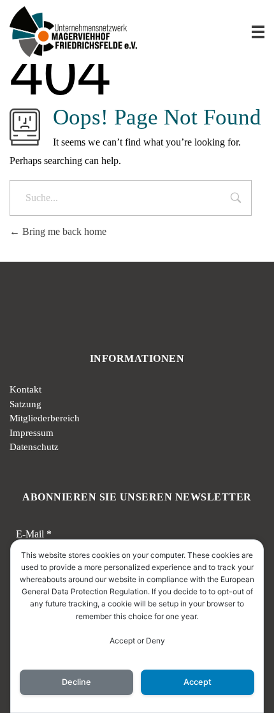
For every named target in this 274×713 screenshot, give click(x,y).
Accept (198, 682)
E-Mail (34, 534)
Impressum (32, 433)
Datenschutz (34, 447)
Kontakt (25, 389)
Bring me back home (63, 231)
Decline (76, 682)
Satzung (25, 404)
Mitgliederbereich (45, 418)
